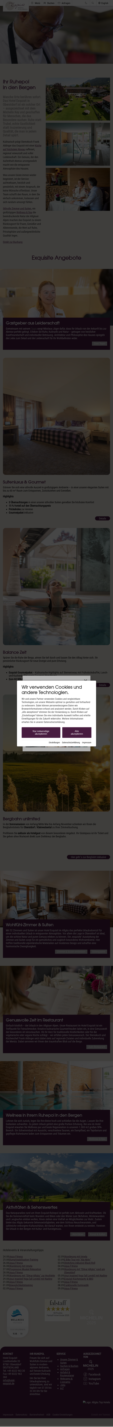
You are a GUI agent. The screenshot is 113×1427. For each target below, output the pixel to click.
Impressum (86, 742)
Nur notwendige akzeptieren (41, 732)
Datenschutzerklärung (71, 742)
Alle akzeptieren (77, 732)
